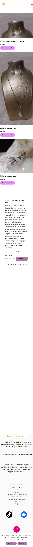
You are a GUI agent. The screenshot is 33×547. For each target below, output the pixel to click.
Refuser (22, 543)
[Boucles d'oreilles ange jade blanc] (16, 25)
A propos (16, 501)
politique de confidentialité (16, 499)
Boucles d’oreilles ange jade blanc (12, 41)
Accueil (7, 200)
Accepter (11, 543)
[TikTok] (9, 514)
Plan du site (16, 487)
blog (16, 504)
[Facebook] (24, 514)
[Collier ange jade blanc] (16, 88)
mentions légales (16, 497)
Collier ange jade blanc (8, 128)
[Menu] (32, 4)
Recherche (8, 255)
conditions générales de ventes (16, 494)
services (16, 492)
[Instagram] (16, 529)
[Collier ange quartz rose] (16, 156)
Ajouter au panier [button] (7, 48)
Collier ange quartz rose (8, 176)
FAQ (16, 490)
